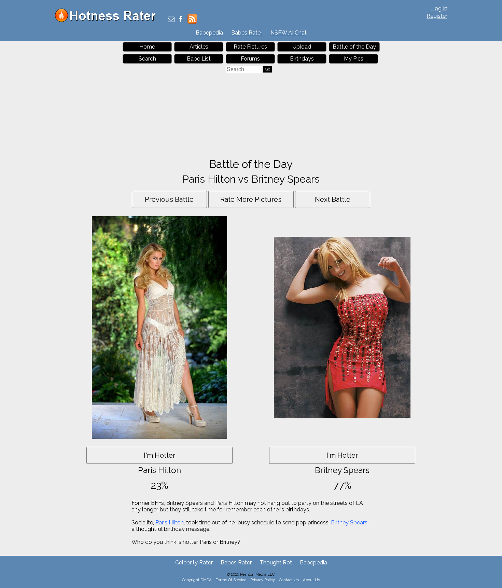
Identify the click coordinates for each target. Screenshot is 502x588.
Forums (250, 58)
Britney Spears (349, 522)
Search (147, 58)
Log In (439, 8)
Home (147, 46)
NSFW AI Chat (288, 32)
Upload (302, 46)
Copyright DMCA (197, 579)
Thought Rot (276, 562)
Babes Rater (246, 32)
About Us (311, 579)
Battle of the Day (354, 46)
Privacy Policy (262, 579)
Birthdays (302, 58)
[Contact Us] (171, 19)
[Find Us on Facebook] (181, 19)
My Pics (353, 58)
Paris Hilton (169, 522)
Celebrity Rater (194, 562)
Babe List (199, 58)
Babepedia (209, 32)
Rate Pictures (250, 46)
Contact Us (289, 579)
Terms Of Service (231, 579)
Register (437, 16)
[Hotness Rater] (108, 20)
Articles (199, 46)
